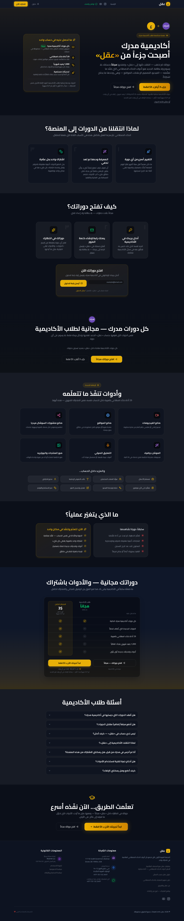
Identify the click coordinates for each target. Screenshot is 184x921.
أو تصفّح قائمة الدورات (162, 101)
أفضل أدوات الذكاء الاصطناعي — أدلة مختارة (154, 869)
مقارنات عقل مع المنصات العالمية (158, 866)
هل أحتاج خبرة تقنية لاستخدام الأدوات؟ (115, 761)
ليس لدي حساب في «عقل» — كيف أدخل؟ (114, 733)
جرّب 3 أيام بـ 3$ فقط (154, 87)
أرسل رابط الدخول (72, 283)
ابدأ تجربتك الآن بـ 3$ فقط (69, 663)
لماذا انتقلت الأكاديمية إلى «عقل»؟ (117, 743)
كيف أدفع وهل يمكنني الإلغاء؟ (119, 771)
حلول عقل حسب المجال (161, 874)
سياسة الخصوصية (55, 869)
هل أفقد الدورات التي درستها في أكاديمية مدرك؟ (109, 715)
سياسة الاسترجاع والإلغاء (53, 872)
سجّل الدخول (80, 290)
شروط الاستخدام (56, 865)
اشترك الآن (21, 4)
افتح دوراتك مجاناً (122, 87)
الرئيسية (113, 4)
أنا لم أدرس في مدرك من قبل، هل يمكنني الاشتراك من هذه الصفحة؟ (100, 752)
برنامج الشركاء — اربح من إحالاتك (158, 891)
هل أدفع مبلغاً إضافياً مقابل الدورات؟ (116, 724)
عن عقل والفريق (164, 885)
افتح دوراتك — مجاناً (113, 663)
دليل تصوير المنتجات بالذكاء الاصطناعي (156, 880)
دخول (34, 4)
